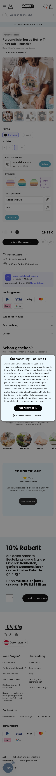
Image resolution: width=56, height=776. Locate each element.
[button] (28, 415)
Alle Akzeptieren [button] (28, 408)
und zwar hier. (37, 401)
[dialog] (28, 388)
